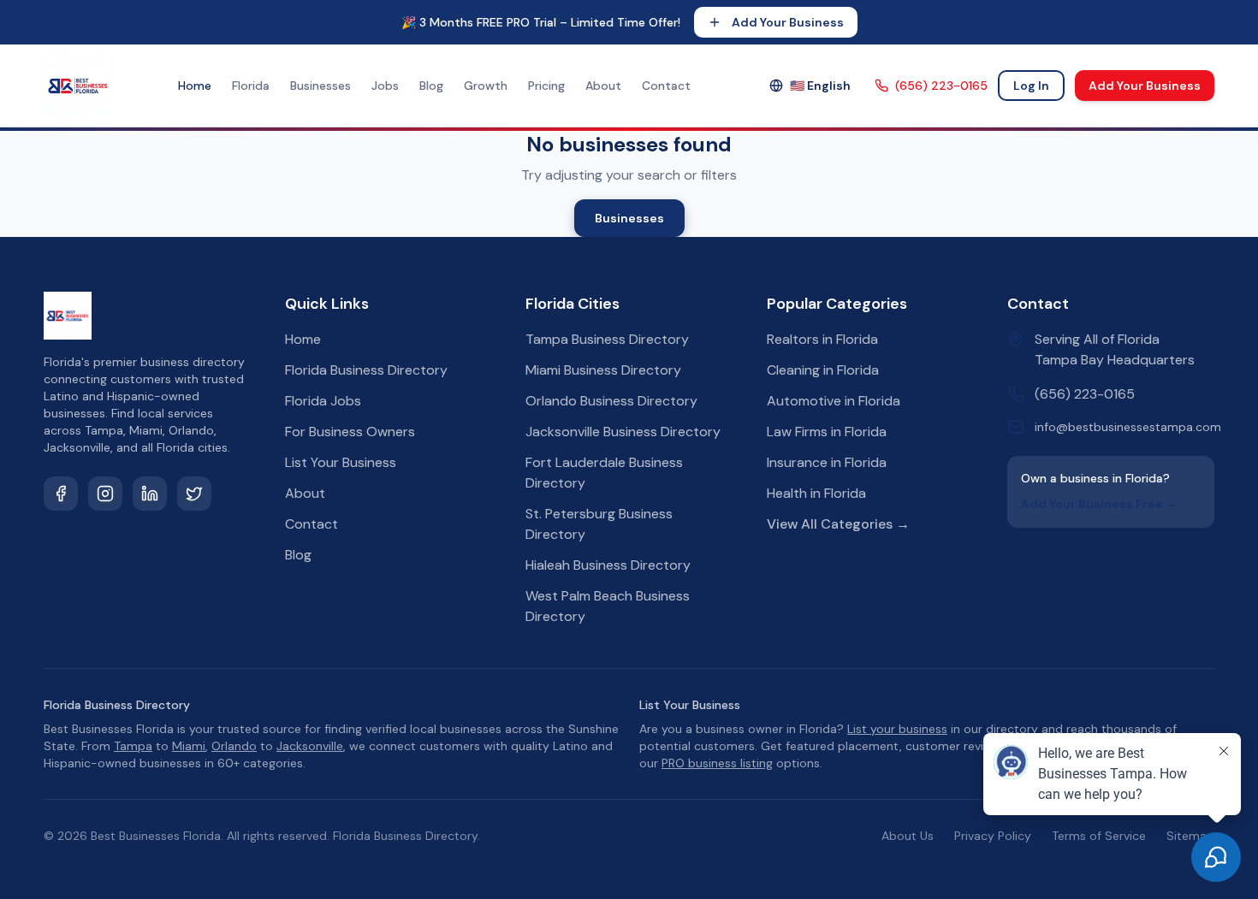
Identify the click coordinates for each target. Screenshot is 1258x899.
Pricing (546, 85)
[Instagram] (105, 493)
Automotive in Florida (833, 401)
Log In (1031, 85)
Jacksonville (309, 746)
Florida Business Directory (366, 370)
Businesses (320, 85)
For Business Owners (350, 432)
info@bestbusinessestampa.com (1128, 427)
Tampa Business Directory (607, 339)
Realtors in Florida (822, 339)
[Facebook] (61, 493)
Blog (431, 85)
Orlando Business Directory (611, 401)
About (603, 85)
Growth (485, 85)
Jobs (385, 85)
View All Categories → (838, 524)
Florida (251, 85)
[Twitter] (194, 493)
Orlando (234, 746)
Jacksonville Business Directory (623, 432)
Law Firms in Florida (827, 432)
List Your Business (340, 462)
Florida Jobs (323, 401)
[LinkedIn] (150, 493)
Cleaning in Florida (823, 370)
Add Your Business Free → (1099, 504)
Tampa (133, 746)
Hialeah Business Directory (608, 565)
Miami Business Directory (603, 370)
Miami (188, 746)
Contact (666, 85)
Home (194, 85)
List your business (897, 728)
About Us (907, 835)
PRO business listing (717, 763)
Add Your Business (788, 22)
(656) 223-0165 (941, 85)
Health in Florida (816, 493)
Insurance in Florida (827, 462)
